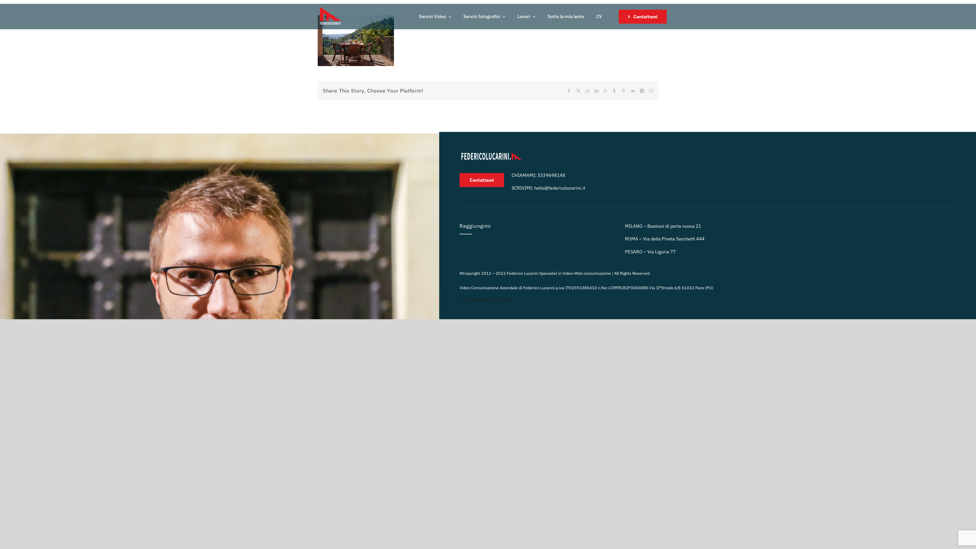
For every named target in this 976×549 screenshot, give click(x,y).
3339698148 (551, 175)
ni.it (559, 188)
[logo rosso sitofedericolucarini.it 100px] (330, 6)
